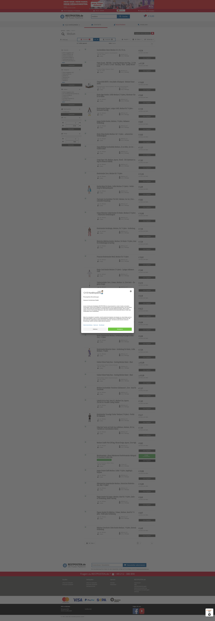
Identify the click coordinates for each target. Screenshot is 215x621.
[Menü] (212, 609)
